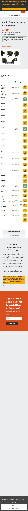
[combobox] (14, 12)
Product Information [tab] (14, 231)
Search (23, 12)
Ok (14, 9)
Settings (14, 502)
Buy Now (25, 87)
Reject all (14, 505)
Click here (6, 281)
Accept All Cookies (14, 508)
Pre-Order (25, 99)
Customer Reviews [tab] (14, 235)
